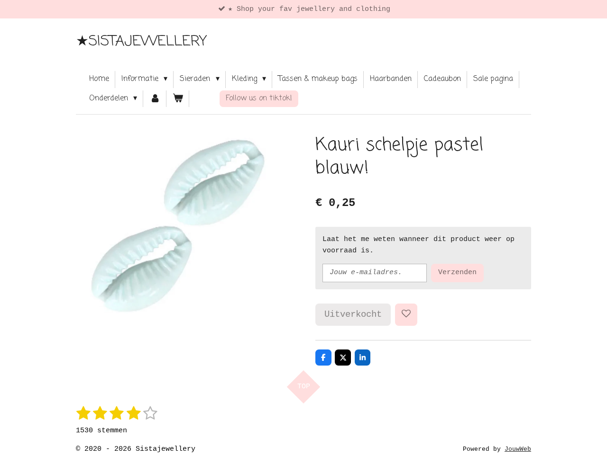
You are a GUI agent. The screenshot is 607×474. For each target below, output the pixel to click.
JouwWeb (518, 449)
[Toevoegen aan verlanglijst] (406, 315)
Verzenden (457, 272)
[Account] (154, 98)
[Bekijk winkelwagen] (177, 98)
